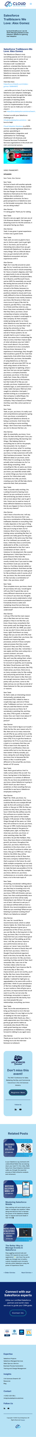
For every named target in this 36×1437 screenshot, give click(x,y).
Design (23, 1420)
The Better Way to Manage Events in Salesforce (14, 1247)
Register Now (18, 1092)
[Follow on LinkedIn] (16, 1109)
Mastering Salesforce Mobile (16, 1203)
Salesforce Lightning (21, 34)
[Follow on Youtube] (20, 1109)
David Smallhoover (14, 31)
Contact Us (18, 1313)
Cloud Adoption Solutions (13, 126)
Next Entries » (27, 1273)
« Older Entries (9, 1273)
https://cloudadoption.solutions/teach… (21, 111)
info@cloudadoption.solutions (15, 120)
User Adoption (11, 36)
